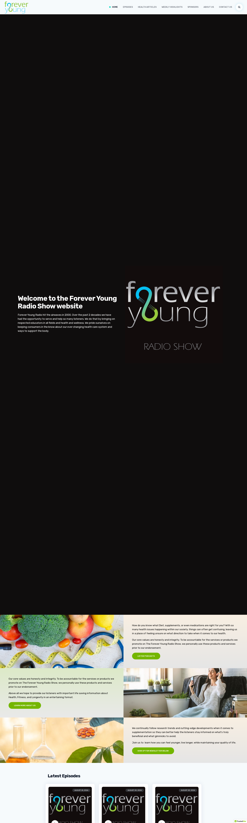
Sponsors (193, 7)
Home (115, 7)
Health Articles (147, 7)
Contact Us (225, 7)
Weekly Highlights (172, 7)
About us (209, 7)
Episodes (128, 7)
